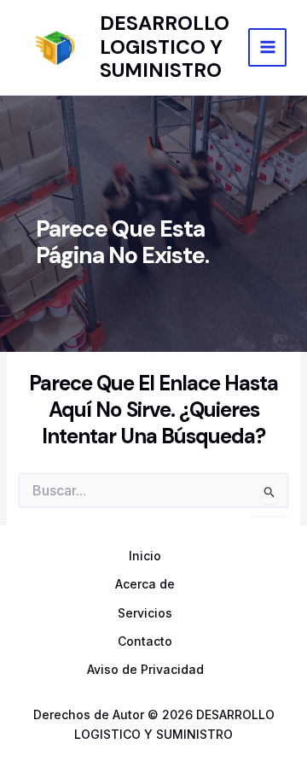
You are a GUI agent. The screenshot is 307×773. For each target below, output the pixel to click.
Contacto (145, 641)
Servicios (145, 613)
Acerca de (145, 584)
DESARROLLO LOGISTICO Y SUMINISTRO (164, 46)
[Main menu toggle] (267, 47)
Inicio (145, 555)
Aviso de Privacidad (145, 669)
